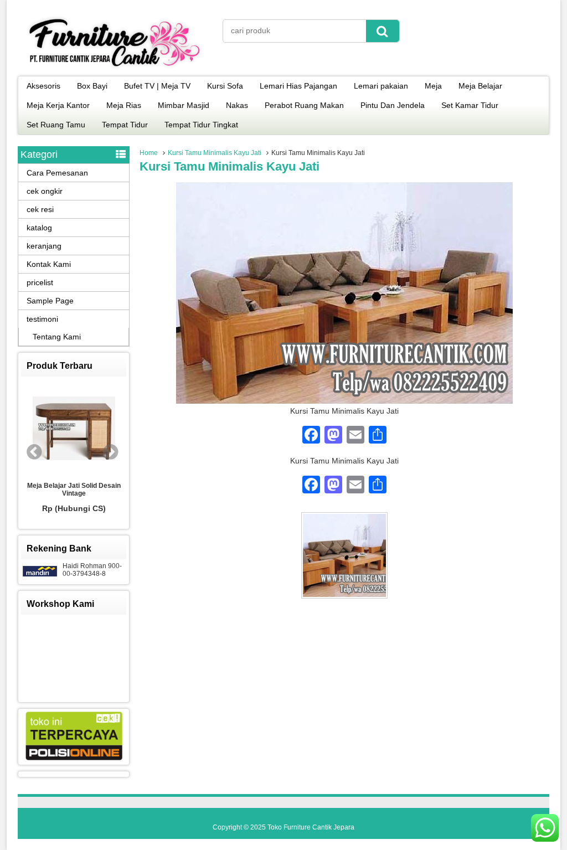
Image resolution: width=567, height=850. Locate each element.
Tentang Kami (57, 336)
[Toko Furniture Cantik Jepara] (114, 68)
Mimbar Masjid (183, 105)
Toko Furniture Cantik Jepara (310, 827)
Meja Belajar (480, 85)
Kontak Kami (49, 264)
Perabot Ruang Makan (304, 105)
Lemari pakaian (381, 85)
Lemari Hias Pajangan (298, 85)
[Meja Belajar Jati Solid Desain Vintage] (73, 429)
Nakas (237, 105)
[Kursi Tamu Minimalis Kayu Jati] (344, 400)
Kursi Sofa (225, 85)
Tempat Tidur (125, 124)
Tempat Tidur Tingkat (201, 124)
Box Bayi (92, 85)
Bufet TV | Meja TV (157, 85)
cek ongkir (45, 191)
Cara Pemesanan (57, 172)
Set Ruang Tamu (56, 124)
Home (149, 153)
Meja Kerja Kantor (58, 105)
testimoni (42, 319)
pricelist (40, 282)
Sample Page (50, 300)
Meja (433, 85)
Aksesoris (43, 85)
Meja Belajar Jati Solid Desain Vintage (74, 489)
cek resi (40, 209)
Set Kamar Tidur (469, 105)
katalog (39, 227)
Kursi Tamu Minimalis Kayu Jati (214, 153)
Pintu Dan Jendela (392, 105)
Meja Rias (123, 105)
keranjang (44, 245)
